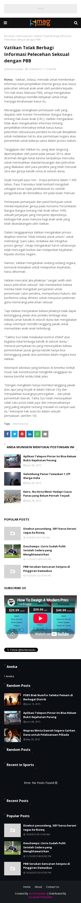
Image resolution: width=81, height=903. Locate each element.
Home (27, 887)
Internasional (24, 36)
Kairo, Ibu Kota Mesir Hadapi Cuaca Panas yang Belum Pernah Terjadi (47, 494)
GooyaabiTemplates (40, 897)
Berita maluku (15, 69)
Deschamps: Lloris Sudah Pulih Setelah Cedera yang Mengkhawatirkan (44, 550)
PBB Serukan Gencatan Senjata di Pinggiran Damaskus (46, 569)
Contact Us (52, 887)
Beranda (9, 36)
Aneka (10, 676)
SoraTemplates (38, 893)
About (38, 887)
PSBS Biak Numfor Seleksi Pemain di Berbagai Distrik (48, 697)
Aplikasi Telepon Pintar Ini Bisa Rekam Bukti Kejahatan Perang (49, 458)
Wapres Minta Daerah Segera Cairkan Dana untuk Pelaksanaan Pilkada (49, 732)
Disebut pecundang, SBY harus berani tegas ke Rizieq (49, 531)
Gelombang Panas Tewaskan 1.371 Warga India (46, 476)
